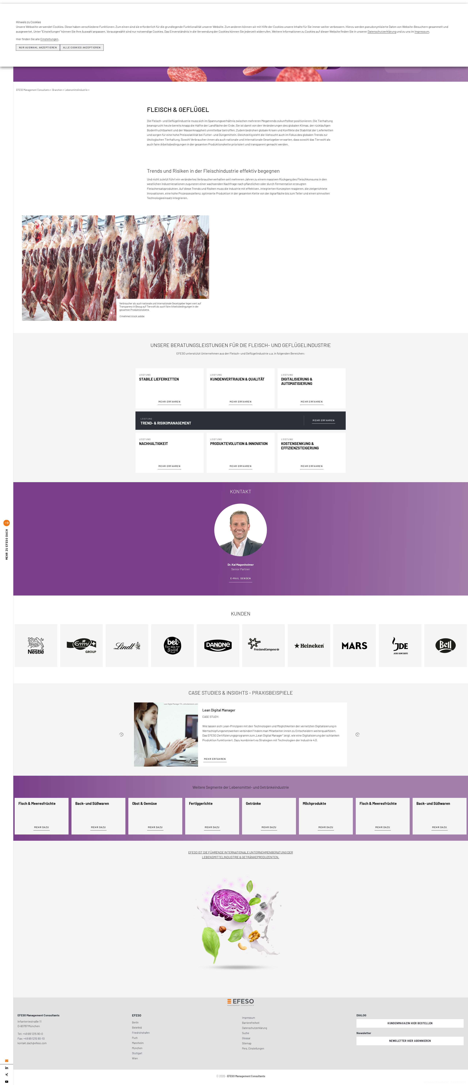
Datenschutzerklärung (382, 31)
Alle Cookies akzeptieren (82, 47)
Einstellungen (49, 39)
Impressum (422, 31)
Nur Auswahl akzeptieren (38, 47)
